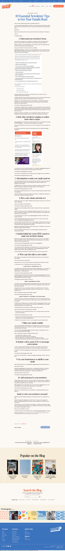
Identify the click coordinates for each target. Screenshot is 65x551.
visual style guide (33, 215)
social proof (18, 384)
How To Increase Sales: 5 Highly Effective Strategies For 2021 (41, 443)
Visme (39, 173)
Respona (27, 350)
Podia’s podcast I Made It (40, 274)
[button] (10, 549)
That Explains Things (44, 168)
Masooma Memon (20, 412)
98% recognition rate (34, 364)
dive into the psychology (24, 220)
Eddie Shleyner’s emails (19, 49)
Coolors (36, 229)
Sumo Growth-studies (32, 13)
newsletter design (26, 330)
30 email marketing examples (40, 410)
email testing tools (40, 248)
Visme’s (16, 185)
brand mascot (22, 368)
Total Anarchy (39, 268)
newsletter (39, 243)
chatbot (34, 355)
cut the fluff (40, 303)
